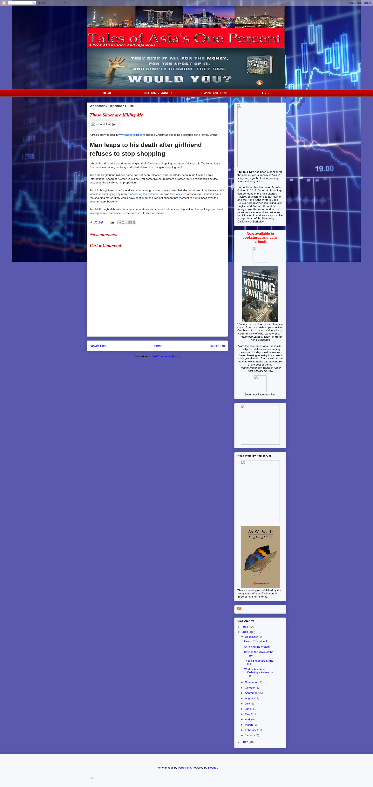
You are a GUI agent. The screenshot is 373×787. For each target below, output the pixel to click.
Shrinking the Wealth (257, 646)
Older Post (217, 346)
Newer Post (98, 346)
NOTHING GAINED (158, 93)
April (248, 719)
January (250, 735)
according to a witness (144, 193)
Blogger (212, 767)
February (251, 729)
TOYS (264, 93)
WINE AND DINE (216, 93)
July (248, 703)
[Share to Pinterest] (134, 222)
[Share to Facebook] (130, 222)
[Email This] (119, 222)
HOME (107, 93)
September (252, 692)
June (248, 708)
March (249, 724)
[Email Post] (112, 222)
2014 (245, 626)
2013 (245, 632)
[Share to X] (127, 222)
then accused (178, 193)
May (248, 714)
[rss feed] (239, 609)
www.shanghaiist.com (132, 134)
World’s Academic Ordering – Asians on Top (258, 672)
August (249, 698)
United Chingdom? (255, 641)
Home (158, 346)
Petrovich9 (184, 767)
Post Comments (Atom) (166, 356)
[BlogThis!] (123, 222)
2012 (245, 742)
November (252, 682)
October (250, 687)
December (252, 636)
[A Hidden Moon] (260, 391)
